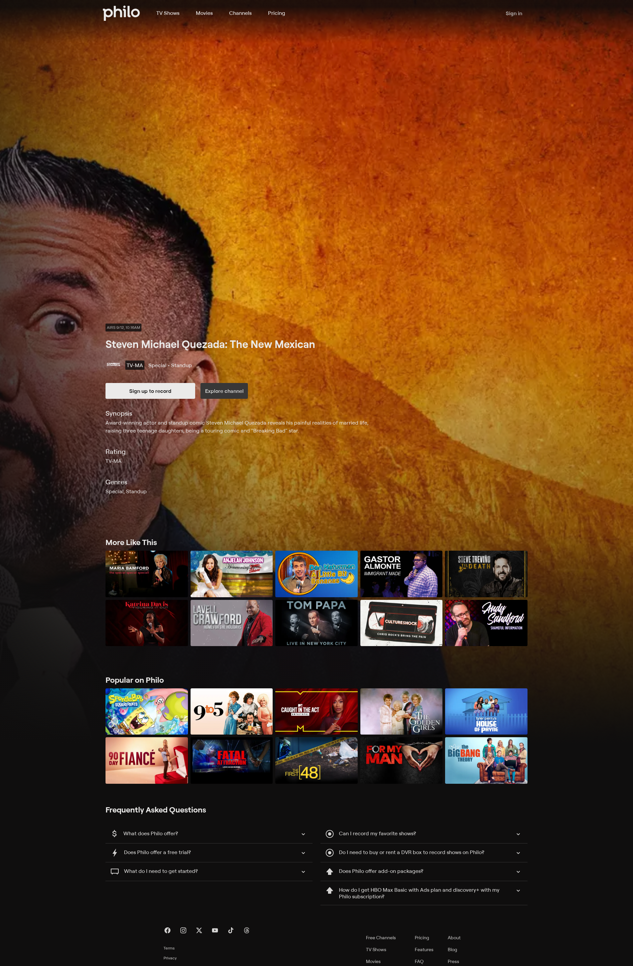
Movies (204, 13)
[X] (199, 930)
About (454, 937)
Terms (169, 948)
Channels (240, 13)
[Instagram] (183, 930)
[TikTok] (231, 930)
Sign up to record (150, 391)
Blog (452, 949)
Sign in (514, 13)
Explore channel (224, 391)
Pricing (276, 13)
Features (424, 949)
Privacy (170, 957)
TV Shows (167, 13)
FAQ (419, 961)
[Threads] (247, 930)
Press (453, 961)
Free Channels (381, 937)
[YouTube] (215, 930)
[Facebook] (167, 930)
